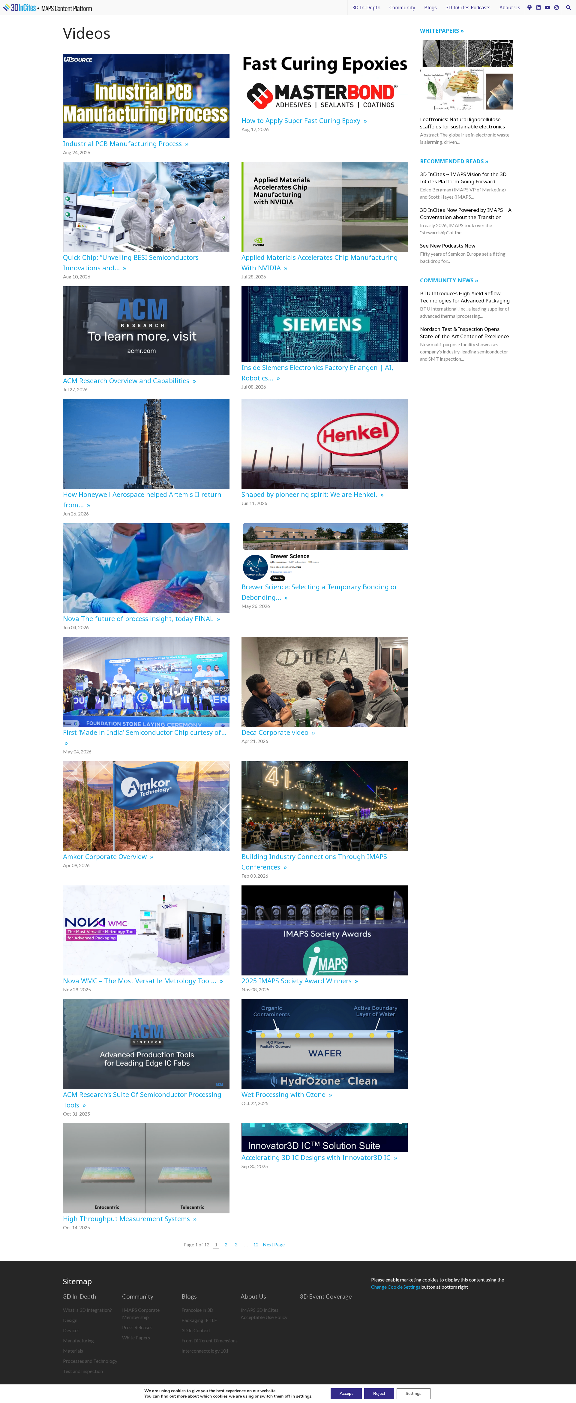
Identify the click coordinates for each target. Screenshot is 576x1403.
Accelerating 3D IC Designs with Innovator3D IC (317, 1157)
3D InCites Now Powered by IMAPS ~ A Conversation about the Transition (466, 213)
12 (256, 1244)
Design (70, 1320)
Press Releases (137, 1327)
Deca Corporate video (276, 732)
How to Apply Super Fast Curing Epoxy (302, 120)
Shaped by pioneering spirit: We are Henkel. (310, 494)
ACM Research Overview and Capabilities (127, 380)
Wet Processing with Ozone (284, 1094)
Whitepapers (439, 30)
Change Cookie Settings (395, 1287)
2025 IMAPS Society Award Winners (297, 980)
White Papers (136, 1337)
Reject (379, 1393)
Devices (71, 1330)
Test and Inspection (83, 1371)
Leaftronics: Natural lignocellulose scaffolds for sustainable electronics (462, 123)
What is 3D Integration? (87, 1310)
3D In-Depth (366, 7)
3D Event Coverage (326, 1296)
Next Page (274, 1244)
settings (303, 1396)
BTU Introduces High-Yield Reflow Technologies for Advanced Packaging (465, 297)
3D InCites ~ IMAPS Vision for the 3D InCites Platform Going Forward (463, 178)
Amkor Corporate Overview (105, 856)
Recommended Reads (452, 161)
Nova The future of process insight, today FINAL (139, 618)
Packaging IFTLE (199, 1320)
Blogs (430, 7)
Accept (346, 1393)
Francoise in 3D (197, 1310)
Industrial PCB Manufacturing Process (123, 143)
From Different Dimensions (210, 1340)
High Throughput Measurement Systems (127, 1218)
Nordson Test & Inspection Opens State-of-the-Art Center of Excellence (464, 333)
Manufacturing (78, 1340)
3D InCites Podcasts (468, 7)
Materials (73, 1350)
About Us (510, 7)
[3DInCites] (47, 7)
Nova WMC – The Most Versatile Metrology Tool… (140, 980)
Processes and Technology (90, 1361)
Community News (446, 280)
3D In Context (196, 1330)
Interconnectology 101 (205, 1350)
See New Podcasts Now (447, 245)
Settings (414, 1393)
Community (402, 7)
